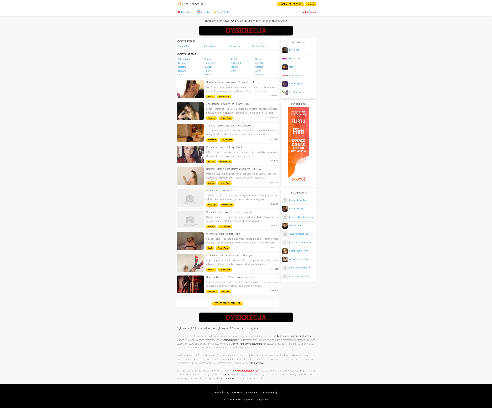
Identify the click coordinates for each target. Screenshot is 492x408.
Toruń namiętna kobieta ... (301, 234)
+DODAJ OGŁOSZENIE (290, 4)
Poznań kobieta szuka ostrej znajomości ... (230, 212)
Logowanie (262, 400)
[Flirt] (285, 69)
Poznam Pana (184, 46)
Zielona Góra (183, 59)
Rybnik (234, 59)
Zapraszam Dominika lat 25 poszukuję (228, 104)
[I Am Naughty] (285, 86)
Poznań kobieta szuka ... (300, 259)
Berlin (258, 59)
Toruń (233, 75)
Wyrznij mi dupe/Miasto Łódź (223, 234)
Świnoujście (183, 63)
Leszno (180, 75)
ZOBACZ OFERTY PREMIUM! (227, 303)
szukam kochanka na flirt (220, 190)
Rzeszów (181, 71)
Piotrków (259, 75)
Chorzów (181, 67)
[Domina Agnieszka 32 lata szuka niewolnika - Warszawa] (190, 293)
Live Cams (310, 12)
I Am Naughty (295, 84)
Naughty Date (295, 75)
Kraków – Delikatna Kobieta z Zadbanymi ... (230, 255)
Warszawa (212, 140)
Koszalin (259, 63)
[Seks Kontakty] (285, 95)
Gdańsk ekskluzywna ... (299, 251)
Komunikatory (211, 46)
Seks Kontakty (296, 92)
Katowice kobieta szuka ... (301, 217)
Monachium (210, 63)
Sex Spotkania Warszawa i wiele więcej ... (230, 125)
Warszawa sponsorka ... (300, 276)
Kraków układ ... (296, 226)
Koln (257, 71)
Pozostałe (235, 46)
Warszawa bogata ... (298, 209)
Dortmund (236, 63)
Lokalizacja (186, 12)
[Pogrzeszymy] (285, 61)
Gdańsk (211, 183)
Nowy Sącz (212, 205)
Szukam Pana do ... (298, 200)
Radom (234, 67)
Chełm (234, 71)
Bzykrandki (294, 50)
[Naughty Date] (285, 78)
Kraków (211, 161)
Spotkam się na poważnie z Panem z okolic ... (232, 82)
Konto (311, 4)
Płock (207, 75)
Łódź (210, 248)
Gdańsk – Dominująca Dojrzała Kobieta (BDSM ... (233, 169)
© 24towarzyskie (232, 400)
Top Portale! (223, 12)
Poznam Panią (259, 46)
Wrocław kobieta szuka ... (300, 242)
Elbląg (207, 71)
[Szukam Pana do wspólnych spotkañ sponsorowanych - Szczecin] (285, 202)
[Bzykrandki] (285, 52)
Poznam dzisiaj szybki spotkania (224, 147)
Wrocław (211, 118)
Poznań (208, 59)
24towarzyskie (193, 4)
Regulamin (249, 400)
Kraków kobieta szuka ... (300, 268)
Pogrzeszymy (295, 58)
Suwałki (208, 67)
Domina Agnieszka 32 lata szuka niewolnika (231, 277)
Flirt (291, 67)
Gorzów (259, 67)
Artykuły (204, 12)
